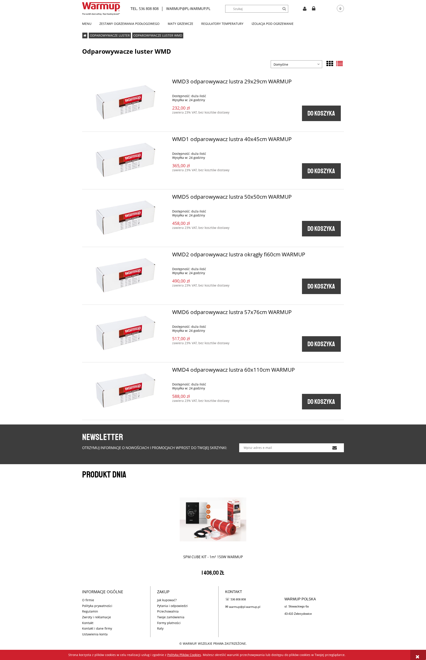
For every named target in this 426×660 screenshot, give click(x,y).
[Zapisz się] (334, 447)
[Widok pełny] (339, 63)
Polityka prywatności (97, 606)
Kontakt (87, 623)
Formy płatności (169, 623)
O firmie (88, 600)
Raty (160, 628)
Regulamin (90, 611)
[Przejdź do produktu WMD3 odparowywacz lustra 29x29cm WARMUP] (126, 102)
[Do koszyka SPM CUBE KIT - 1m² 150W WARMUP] (213, 518)
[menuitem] (88, 23)
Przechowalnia (168, 611)
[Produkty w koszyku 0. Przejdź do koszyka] (337, 9)
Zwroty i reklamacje (96, 617)
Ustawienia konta (95, 634)
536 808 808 (149, 8)
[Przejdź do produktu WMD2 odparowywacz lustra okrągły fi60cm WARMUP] (126, 275)
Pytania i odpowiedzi (172, 606)
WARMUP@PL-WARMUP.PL (188, 8)
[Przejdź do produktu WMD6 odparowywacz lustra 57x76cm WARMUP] (126, 333)
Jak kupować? (167, 600)
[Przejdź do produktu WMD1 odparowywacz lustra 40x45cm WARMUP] (126, 160)
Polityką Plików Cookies (184, 655)
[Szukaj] (284, 9)
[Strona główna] (101, 8)
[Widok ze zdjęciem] (329, 63)
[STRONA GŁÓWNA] (84, 35)
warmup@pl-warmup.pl (244, 607)
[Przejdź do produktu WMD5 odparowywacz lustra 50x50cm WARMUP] (126, 218)
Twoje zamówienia (170, 617)
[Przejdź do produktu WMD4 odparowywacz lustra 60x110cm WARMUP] (126, 391)
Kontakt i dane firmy (97, 628)
